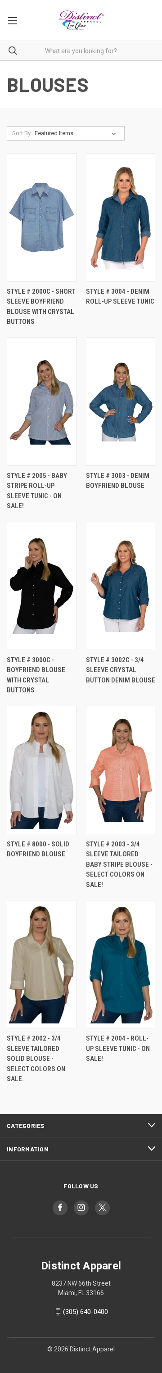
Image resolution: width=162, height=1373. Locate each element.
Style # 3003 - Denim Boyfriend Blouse (117, 481)
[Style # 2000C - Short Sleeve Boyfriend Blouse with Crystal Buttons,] (42, 217)
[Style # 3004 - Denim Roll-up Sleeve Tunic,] (121, 217)
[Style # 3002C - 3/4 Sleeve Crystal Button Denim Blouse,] (121, 585)
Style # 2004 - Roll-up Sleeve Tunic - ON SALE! (118, 1048)
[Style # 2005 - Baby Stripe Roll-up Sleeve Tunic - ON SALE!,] (42, 401)
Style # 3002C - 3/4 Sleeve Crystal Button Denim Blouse (120, 670)
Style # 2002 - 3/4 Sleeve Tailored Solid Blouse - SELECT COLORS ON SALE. (36, 1058)
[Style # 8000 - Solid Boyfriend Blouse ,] (42, 770)
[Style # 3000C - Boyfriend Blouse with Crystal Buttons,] (42, 585)
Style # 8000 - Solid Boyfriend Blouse (38, 849)
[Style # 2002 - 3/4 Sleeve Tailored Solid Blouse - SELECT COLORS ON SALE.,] (42, 964)
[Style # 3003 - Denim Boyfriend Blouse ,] (121, 401)
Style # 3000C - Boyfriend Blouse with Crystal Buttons (36, 675)
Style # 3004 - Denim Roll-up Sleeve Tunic (120, 296)
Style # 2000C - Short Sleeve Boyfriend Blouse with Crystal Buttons (41, 306)
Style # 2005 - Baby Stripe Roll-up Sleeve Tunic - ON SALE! (37, 491)
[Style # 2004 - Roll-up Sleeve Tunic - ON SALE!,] (121, 964)
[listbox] (77, 133)
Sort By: (22, 133)
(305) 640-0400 (85, 1312)
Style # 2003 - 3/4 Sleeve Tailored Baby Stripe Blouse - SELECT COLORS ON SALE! (119, 864)
